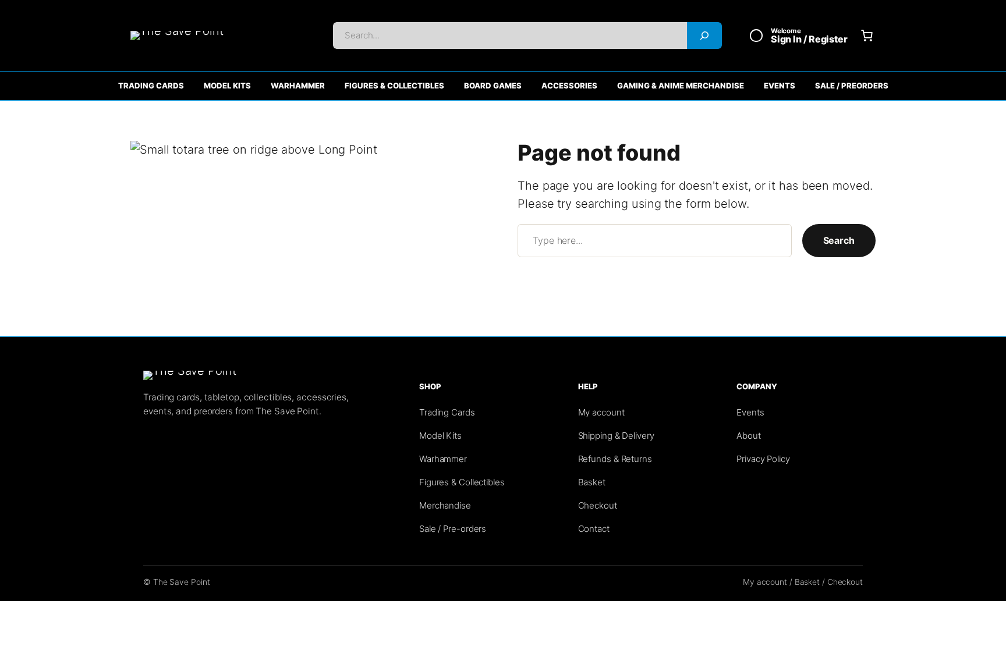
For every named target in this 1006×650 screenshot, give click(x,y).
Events (779, 85)
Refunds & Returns (615, 458)
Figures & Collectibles (394, 85)
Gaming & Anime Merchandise (680, 85)
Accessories (569, 85)
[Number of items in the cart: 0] (867, 35)
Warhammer (298, 85)
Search (839, 240)
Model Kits (227, 85)
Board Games (493, 85)
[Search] (704, 35)
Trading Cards (151, 85)
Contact (594, 528)
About (748, 435)
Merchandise (445, 505)
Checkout (597, 505)
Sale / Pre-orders (452, 528)
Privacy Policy (763, 458)
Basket (591, 482)
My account (601, 412)
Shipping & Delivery (616, 435)
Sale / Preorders (851, 85)
